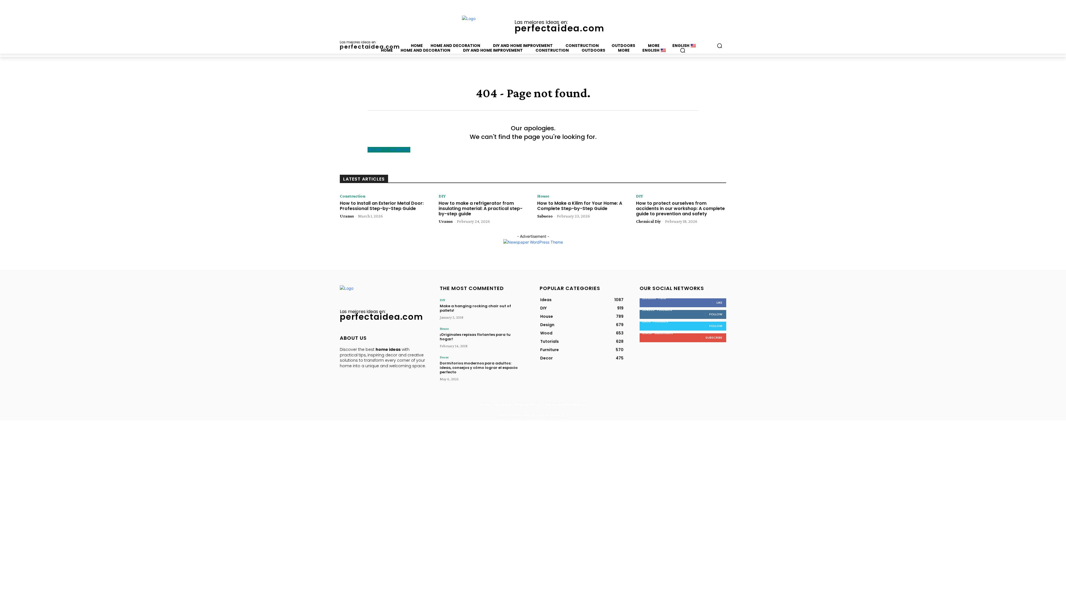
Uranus (347, 216)
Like (719, 302)
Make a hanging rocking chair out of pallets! (475, 308)
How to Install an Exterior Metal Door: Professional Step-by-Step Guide (382, 206)
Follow (715, 314)
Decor (444, 357)
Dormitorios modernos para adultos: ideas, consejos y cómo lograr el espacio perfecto (479, 367)
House (543, 196)
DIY (442, 196)
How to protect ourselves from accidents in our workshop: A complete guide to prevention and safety (680, 208)
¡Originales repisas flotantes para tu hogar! (475, 337)
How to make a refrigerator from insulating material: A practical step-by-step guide (480, 208)
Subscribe (713, 337)
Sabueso (545, 216)
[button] (682, 50)
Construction (352, 196)
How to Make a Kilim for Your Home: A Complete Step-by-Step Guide (579, 206)
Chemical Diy (648, 221)
